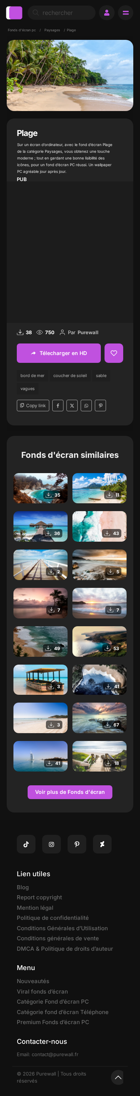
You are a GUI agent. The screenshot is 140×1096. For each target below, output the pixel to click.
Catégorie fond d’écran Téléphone (63, 1012)
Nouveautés (33, 981)
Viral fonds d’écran (42, 991)
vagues (28, 388)
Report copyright (39, 897)
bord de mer (32, 375)
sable (101, 375)
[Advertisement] (70, 251)
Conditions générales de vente (58, 938)
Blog (23, 887)
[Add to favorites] (114, 353)
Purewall (88, 332)
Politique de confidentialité (53, 917)
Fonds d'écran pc (22, 30)
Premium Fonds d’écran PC (53, 1022)
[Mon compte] (107, 12)
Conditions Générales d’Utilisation (62, 928)
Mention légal (35, 907)
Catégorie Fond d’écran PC (53, 1001)
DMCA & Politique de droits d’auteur (65, 948)
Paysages (52, 30)
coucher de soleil (70, 375)
